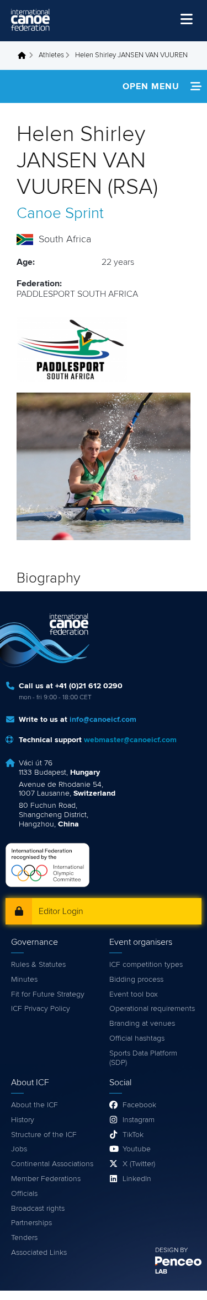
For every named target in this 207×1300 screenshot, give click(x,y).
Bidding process (136, 979)
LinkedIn (137, 1179)
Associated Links (39, 1253)
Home (25, 55)
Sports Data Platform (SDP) (143, 1058)
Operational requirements (152, 1009)
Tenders (24, 1238)
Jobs (19, 1149)
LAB (161, 1272)
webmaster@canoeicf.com (130, 740)
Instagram (139, 1120)
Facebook (139, 1105)
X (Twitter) (139, 1164)
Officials (24, 1194)
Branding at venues (142, 1023)
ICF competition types (146, 965)
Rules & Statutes (38, 965)
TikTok (133, 1135)
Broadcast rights (38, 1208)
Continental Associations (52, 1164)
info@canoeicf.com (103, 720)
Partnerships (31, 1223)
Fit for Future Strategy (47, 994)
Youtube (137, 1149)
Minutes (24, 979)
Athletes (51, 55)
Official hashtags (136, 1038)
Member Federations (46, 1179)
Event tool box (133, 994)
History (22, 1120)
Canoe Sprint (60, 213)
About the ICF (34, 1105)
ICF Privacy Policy (40, 1009)
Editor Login (61, 911)
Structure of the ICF (44, 1135)
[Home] (30, 20)
